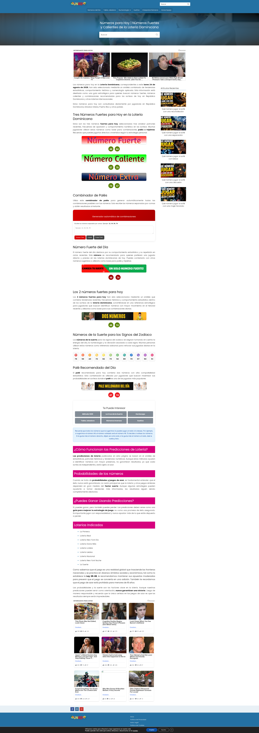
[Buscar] (188, 4)
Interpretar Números (150, 10)
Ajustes (163, 730)
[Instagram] (77, 709)
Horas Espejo (166, 10)
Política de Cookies (137, 725)
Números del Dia (94, 10)
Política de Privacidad (138, 720)
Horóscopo (140, 414)
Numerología (124, 10)
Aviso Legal (134, 722)
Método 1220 (87, 414)
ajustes (135, 731)
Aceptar (151, 730)
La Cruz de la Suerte (114, 414)
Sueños (137, 10)
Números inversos (114, 421)
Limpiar (90, 237)
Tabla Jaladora (109, 10)
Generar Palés (80, 237)
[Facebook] (72, 709)
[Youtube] (81, 709)
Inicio (132, 717)
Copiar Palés (99, 237)
